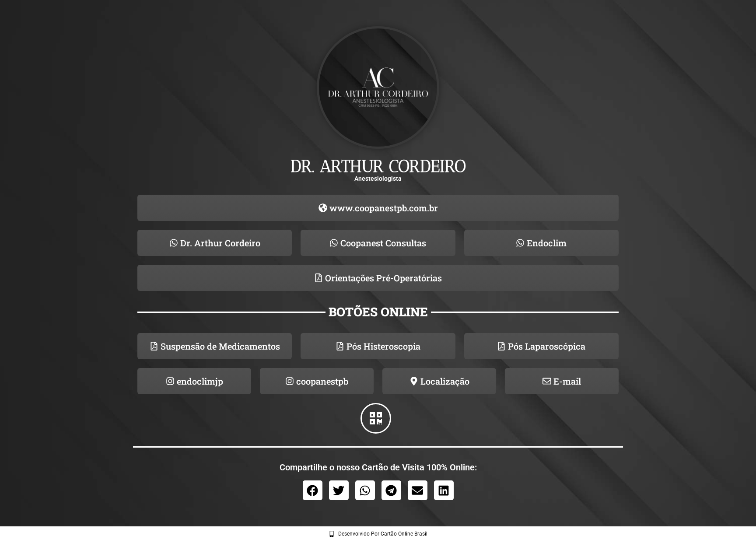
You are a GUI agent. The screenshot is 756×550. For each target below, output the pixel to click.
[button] (312, 490)
